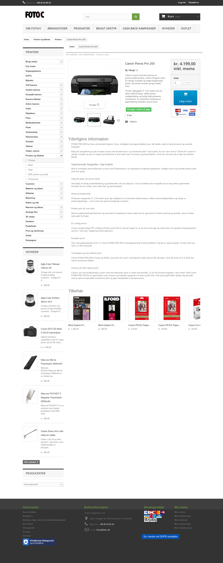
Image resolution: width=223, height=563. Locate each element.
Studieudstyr (32, 132)
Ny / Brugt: (130, 70)
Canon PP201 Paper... (139, 325)
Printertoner (33, 179)
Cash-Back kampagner (139, 28)
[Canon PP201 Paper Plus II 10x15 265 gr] (141, 308)
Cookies (26, 532)
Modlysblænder (33, 123)
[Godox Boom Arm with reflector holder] (30, 433)
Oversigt (27, 536)
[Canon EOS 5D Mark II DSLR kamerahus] (30, 331)
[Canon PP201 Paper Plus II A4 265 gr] (171, 308)
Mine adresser (181, 520)
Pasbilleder (31, 226)
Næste (118, 120)
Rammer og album (34, 207)
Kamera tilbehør (33, 99)
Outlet (186, 28)
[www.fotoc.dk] (51, 13)
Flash (28, 127)
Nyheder (168, 28)
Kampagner (31, 240)
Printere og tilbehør (35, 156)
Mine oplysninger (182, 524)
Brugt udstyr (106, 28)
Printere (31, 160)
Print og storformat (35, 231)
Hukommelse (32, 137)
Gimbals (30, 141)
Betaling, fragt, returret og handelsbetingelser (44, 520)
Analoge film (32, 212)
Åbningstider (57, 28)
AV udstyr (30, 217)
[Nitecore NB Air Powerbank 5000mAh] (30, 362)
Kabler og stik (32, 203)
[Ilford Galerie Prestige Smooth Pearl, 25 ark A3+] (111, 308)
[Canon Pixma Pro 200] (79, 119)
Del (130, 115)
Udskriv (133, 122)
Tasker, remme (32, 151)
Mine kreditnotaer (182, 516)
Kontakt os (194, 2)
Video (28, 109)
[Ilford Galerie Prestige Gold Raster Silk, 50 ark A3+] (81, 308)
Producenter (36, 473)
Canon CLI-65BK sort (199, 325)
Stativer (29, 146)
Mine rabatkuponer (183, 528)
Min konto (181, 507)
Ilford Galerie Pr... (76, 325)
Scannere (30, 184)
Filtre (28, 118)
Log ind (182, 2)
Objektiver (30, 113)
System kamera (33, 90)
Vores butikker (29, 512)
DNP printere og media (38, 174)
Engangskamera (33, 71)
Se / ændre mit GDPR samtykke (161, 536)
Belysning (30, 198)
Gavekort (30, 221)
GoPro (29, 76)
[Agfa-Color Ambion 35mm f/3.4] (30, 300)
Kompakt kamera (33, 94)
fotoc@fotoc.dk (103, 530)
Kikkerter (30, 193)
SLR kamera (31, 85)
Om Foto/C (33, 28)
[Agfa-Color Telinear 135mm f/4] (30, 266)
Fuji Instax (30, 66)
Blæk (30, 165)
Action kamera (32, 104)
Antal (176, 78)
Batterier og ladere (34, 188)
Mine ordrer (179, 512)
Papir (30, 170)
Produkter (82, 28)
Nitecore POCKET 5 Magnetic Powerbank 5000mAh (51, 397)
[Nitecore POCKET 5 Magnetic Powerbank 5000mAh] (30, 396)
